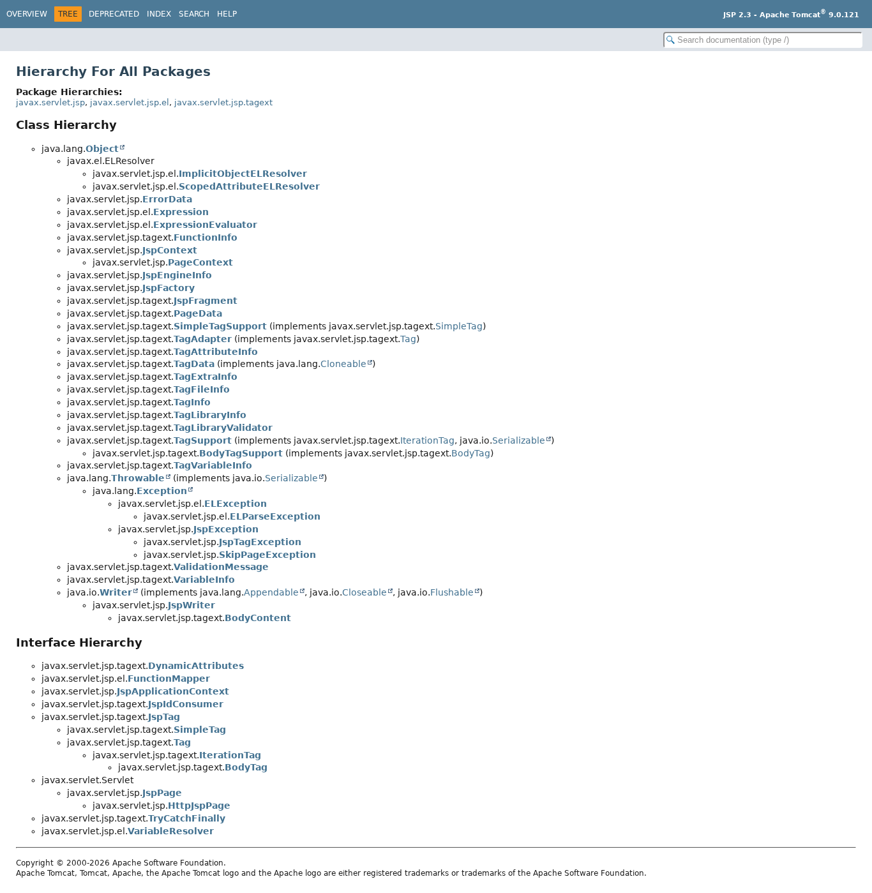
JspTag (164, 717)
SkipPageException (267, 555)
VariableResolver (171, 831)
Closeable (364, 592)
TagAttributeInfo (216, 352)
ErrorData (167, 199)
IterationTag (427, 440)
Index (159, 14)
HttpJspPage (199, 805)
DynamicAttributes (196, 666)
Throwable (138, 478)
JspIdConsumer (185, 704)
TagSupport (203, 440)
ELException (235, 504)
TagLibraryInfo (210, 415)
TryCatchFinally (186, 818)
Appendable (271, 592)
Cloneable (343, 364)
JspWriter (191, 605)
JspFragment (205, 301)
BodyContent (258, 618)
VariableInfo (204, 579)
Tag (408, 339)
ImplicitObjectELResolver (243, 174)
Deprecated (114, 14)
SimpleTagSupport (220, 326)
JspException (226, 529)
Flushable (452, 592)
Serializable (518, 440)
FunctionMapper (169, 678)
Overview (26, 14)
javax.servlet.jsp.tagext (223, 102)
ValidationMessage (221, 567)
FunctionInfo (205, 237)
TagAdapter (203, 339)
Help (227, 14)
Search (194, 14)
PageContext (200, 262)
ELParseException (275, 516)
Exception (162, 491)
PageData (198, 313)
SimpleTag (459, 326)
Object (102, 149)
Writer (116, 592)
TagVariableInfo (213, 465)
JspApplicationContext (173, 691)
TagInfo (192, 402)
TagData (194, 364)
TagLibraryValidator (223, 428)
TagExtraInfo (205, 376)
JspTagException (260, 542)
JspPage (162, 793)
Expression (181, 212)
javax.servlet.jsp (50, 102)
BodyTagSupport (241, 453)
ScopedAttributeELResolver (249, 186)
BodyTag (470, 453)
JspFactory (168, 288)
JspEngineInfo (177, 275)
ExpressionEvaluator (205, 225)
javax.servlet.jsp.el (129, 102)
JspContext (169, 250)
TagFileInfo (202, 389)
